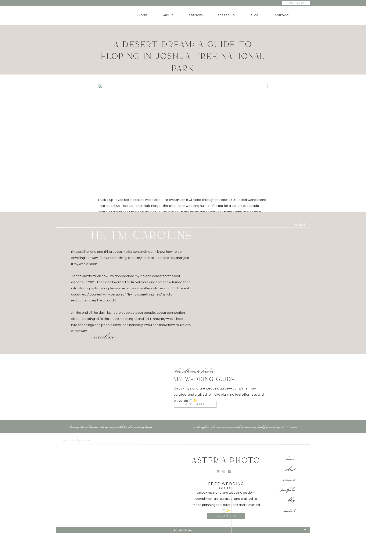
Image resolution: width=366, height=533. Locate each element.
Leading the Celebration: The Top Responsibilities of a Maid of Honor (111, 426)
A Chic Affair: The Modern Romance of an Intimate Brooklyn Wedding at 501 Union (245, 426)
